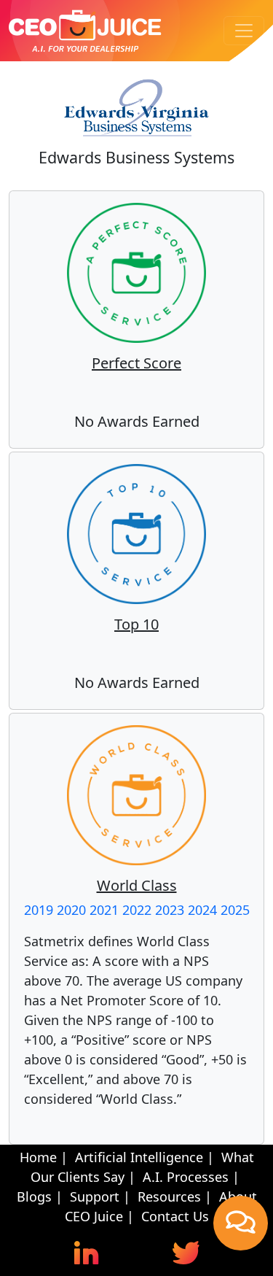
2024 (202, 910)
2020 (71, 910)
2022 (136, 910)
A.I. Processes (186, 1177)
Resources (169, 1196)
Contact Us (175, 1216)
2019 (38, 910)
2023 (169, 910)
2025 (235, 910)
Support (94, 1196)
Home (38, 1157)
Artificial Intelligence (139, 1157)
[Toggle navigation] (243, 30)
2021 (104, 910)
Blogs (34, 1196)
